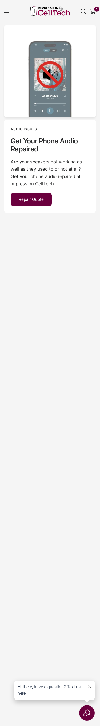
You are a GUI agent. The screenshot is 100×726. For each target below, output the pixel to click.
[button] (31, 199)
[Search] (83, 11)
